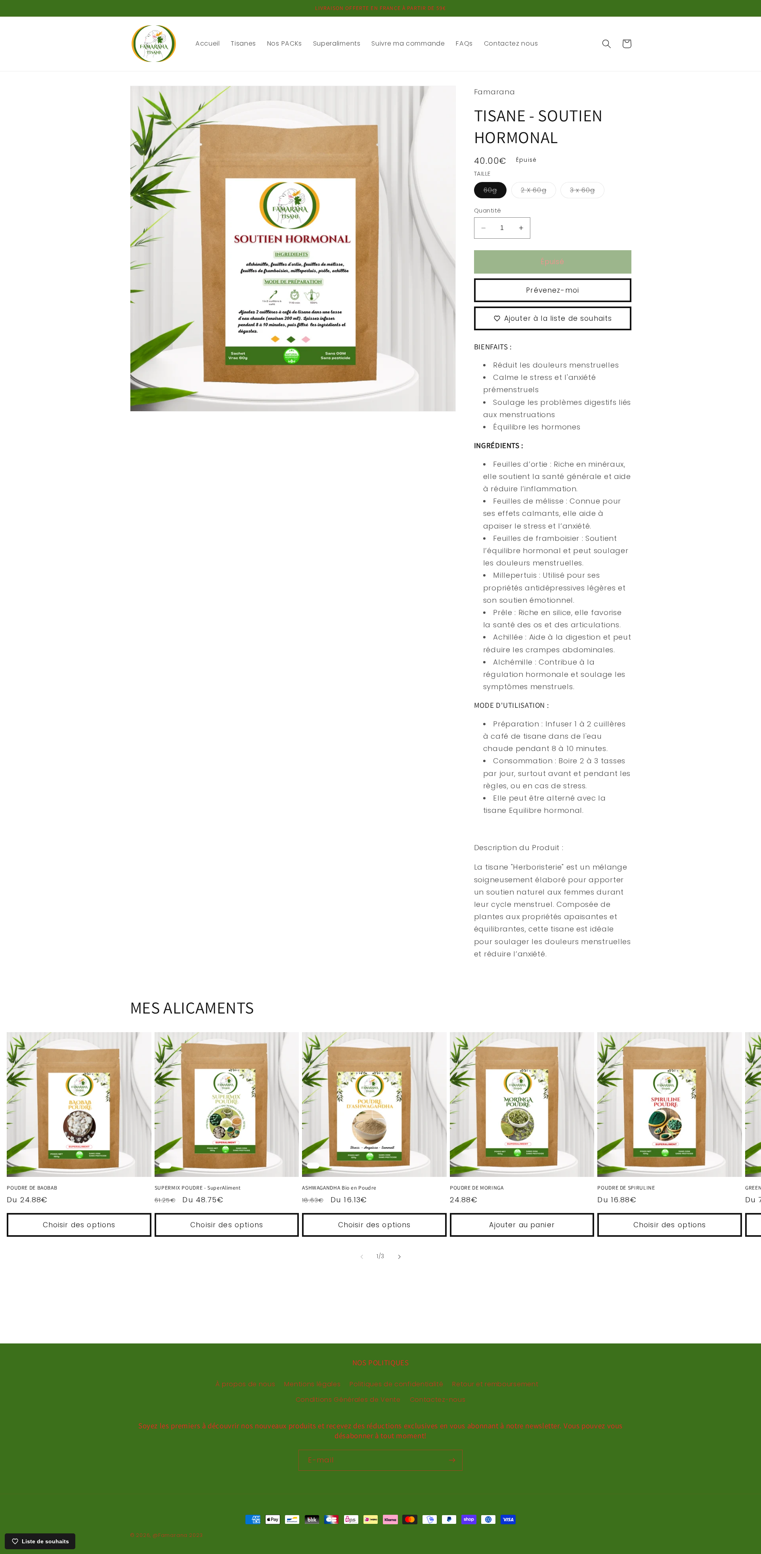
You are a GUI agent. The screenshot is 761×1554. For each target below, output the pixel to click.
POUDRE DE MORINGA (477, 1187)
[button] (607, 44)
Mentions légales (312, 1384)
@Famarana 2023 (178, 1535)
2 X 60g (538, 191)
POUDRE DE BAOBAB (32, 1187)
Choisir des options (79, 1225)
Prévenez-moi (552, 290)
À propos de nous (245, 1384)
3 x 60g (587, 191)
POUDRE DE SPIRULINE (626, 1187)
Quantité (487, 210)
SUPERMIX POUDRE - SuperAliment (198, 1187)
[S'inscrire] (452, 1460)
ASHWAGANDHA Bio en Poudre (339, 1187)
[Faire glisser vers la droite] (399, 1256)
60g (495, 191)
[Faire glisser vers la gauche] (362, 1256)
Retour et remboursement (495, 1384)
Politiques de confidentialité (396, 1384)
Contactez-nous (438, 1399)
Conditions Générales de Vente (348, 1399)
